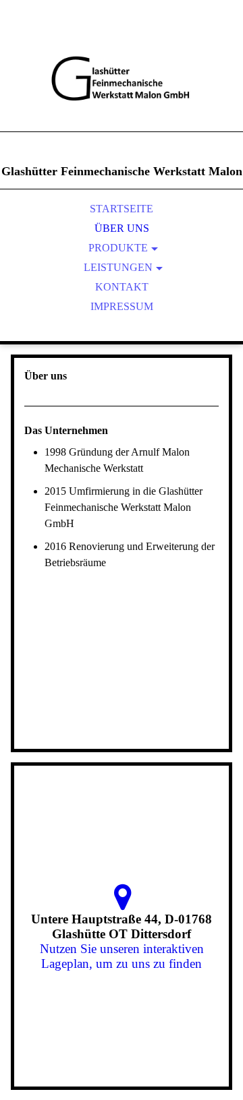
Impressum (121, 306)
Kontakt (121, 287)
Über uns (121, 228)
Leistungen (118, 267)
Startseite (121, 208)
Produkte (118, 247)
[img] (121, 80)
